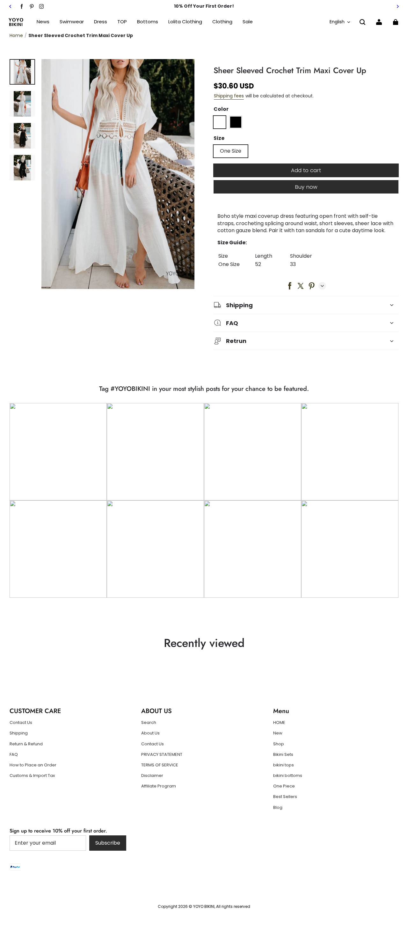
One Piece (284, 786)
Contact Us (21, 723)
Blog (277, 807)
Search (148, 723)
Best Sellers (285, 797)
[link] (122, 22)
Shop (278, 744)
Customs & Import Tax (32, 776)
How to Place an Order (33, 765)
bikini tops (283, 765)
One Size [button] (230, 151)
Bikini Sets (283, 754)
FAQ (14, 754)
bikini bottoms (287, 776)
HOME (279, 723)
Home (16, 35)
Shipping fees (229, 96)
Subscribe (107, 843)
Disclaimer (152, 776)
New (277, 733)
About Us (150, 733)
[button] (362, 22)
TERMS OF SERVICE (159, 765)
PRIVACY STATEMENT (161, 754)
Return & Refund (26, 744)
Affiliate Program (158, 786)
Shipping (19, 733)
